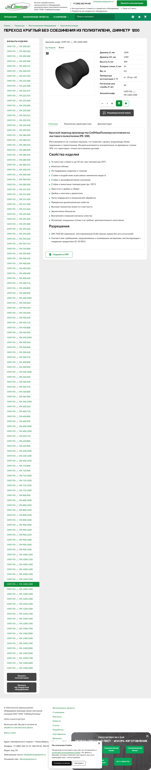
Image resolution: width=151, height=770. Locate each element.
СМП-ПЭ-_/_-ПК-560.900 (18, 397)
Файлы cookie (10, 733)
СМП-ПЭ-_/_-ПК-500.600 (18, 347)
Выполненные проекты (64, 708)
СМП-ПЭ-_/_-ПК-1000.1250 (20, 560)
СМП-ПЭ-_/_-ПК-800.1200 (19, 505)
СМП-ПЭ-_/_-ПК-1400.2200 (20, 653)
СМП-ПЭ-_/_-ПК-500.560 (18, 342)
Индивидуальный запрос (119, 113)
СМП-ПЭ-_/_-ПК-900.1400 (19, 545)
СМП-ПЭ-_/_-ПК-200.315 (18, 66)
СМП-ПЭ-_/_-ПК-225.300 (18, 86)
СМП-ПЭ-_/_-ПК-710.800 (18, 466)
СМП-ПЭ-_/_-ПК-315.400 (18, 194)
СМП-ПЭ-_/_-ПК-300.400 (18, 175)
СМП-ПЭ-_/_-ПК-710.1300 (19, 491)
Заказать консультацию (132, 3)
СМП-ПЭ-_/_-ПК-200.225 (18, 47)
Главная (7, 26)
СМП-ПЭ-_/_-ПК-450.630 (18, 318)
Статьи (56, 725)
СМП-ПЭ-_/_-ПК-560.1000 (19, 402)
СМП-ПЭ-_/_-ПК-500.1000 (19, 372)
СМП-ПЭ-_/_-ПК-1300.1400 (20, 619)
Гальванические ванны (135, 750)
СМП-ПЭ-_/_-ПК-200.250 (18, 51)
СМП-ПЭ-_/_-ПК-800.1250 (19, 510)
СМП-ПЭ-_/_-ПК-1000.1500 (20, 574)
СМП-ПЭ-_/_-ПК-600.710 (18, 411)
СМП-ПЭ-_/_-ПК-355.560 (18, 229)
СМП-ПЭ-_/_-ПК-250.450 (18, 130)
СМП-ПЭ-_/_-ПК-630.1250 (19, 461)
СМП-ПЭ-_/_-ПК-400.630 (18, 278)
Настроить (79, 763)
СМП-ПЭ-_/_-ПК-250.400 (18, 125)
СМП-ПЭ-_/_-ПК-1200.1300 (20, 584)
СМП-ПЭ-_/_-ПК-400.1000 (19, 298)
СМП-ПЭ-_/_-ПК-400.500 (18, 264)
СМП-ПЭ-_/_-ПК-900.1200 (19, 530)
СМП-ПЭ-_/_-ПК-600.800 (18, 417)
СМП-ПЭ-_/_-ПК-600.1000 (19, 426)
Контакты (57, 717)
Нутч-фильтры (122, 761)
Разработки (58, 730)
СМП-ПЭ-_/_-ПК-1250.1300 (20, 599)
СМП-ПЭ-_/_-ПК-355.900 (18, 254)
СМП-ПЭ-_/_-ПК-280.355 (18, 145)
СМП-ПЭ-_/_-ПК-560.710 (18, 387)
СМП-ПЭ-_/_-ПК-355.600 (18, 234)
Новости (57, 721)
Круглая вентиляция (69, 26)
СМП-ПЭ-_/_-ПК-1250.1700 (20, 614)
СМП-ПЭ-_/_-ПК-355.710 (18, 244)
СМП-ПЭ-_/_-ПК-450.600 (18, 313)
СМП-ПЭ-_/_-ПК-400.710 (18, 283)
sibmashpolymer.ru (28, 759)
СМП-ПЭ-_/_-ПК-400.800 (18, 288)
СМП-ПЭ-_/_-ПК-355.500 (18, 224)
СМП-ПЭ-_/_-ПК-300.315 (18, 165)
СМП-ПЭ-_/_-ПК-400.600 (18, 273)
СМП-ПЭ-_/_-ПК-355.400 (18, 214)
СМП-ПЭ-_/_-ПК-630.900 (18, 446)
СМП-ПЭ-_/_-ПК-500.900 (18, 367)
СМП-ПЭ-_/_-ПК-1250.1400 (20, 604)
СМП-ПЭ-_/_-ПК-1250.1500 (20, 609)
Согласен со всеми (62, 763)
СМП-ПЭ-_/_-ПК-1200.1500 (20, 594)
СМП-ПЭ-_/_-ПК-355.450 (18, 219)
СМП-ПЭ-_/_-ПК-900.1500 (19, 550)
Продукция (19, 26)
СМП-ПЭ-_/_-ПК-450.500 (18, 303)
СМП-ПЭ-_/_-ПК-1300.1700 (20, 629)
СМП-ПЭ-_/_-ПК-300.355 (18, 170)
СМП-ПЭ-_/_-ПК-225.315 (18, 91)
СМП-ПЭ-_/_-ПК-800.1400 (19, 520)
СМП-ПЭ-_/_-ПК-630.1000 (19, 451)
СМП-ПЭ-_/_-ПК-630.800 (18, 441)
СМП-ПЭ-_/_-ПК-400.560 (18, 268)
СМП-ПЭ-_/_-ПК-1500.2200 (20, 668)
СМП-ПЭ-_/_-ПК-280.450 (18, 155)
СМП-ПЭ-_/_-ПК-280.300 (18, 135)
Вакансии (57, 738)
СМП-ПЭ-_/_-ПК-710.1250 (19, 486)
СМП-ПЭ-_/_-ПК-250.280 (18, 106)
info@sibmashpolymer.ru (103, 2)
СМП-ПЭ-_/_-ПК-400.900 (18, 293)
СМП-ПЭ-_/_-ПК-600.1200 (19, 431)
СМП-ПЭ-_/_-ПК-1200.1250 (20, 579)
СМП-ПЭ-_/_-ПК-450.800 (18, 328)
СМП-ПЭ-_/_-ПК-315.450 (18, 199)
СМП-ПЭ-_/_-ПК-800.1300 (19, 515)
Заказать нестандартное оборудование (21, 687)
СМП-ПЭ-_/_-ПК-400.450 (18, 259)
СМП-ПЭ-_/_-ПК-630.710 (18, 436)
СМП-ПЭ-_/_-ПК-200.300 (18, 61)
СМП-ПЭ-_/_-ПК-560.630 (18, 382)
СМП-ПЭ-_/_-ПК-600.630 (18, 407)
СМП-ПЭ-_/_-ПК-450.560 (18, 308)
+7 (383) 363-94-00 (82, 4)
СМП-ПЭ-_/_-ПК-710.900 (18, 471)
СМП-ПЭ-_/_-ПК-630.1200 (19, 456)
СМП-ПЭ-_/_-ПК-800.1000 (19, 500)
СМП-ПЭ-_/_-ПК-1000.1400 (20, 569)
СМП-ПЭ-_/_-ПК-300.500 (18, 185)
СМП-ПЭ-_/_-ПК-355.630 (18, 239)
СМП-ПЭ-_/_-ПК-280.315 (18, 140)
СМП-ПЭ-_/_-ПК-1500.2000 (20, 663)
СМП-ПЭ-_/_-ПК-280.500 (18, 160)
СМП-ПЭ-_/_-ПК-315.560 (18, 209)
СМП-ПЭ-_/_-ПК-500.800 (18, 362)
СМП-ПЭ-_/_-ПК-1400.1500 (20, 638)
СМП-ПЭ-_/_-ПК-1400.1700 (20, 643)
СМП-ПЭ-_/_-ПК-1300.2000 (20, 634)
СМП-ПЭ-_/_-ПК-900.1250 (19, 535)
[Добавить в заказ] (119, 103)
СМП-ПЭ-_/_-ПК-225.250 (18, 76)
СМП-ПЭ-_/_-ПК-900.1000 (19, 525)
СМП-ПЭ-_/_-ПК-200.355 (18, 71)
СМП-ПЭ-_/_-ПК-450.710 (18, 323)
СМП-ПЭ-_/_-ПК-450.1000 (19, 338)
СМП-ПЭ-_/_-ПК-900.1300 (19, 540)
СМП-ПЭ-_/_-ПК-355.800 (18, 249)
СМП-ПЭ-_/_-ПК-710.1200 (19, 481)
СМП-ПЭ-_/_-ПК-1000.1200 (20, 555)
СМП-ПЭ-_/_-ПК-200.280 (18, 56)
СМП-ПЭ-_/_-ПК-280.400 (18, 150)
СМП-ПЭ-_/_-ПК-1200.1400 (20, 589)
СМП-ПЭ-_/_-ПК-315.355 (18, 190)
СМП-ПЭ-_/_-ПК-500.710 (18, 357)
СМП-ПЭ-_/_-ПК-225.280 (18, 81)
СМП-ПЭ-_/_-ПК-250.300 (18, 111)
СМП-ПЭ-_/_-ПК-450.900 (18, 333)
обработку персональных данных (18, 728)
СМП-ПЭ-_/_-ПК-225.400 (18, 101)
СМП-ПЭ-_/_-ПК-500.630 (18, 352)
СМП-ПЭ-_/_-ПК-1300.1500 (20, 624)
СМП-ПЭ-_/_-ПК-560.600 (18, 377)
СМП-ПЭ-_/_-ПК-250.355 (18, 120)
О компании (58, 712)
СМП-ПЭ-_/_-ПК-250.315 (18, 116)
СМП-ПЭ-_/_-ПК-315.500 (18, 204)
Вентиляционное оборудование (42, 26)
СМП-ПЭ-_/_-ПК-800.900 (18, 495)
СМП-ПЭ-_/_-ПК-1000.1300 (20, 565)
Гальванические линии (111, 750)
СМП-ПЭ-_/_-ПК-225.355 (18, 96)
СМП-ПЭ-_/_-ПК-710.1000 (19, 476)
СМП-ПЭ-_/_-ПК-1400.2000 (20, 648)
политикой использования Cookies (66, 752)
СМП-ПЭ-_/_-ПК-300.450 (18, 180)
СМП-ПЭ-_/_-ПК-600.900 (18, 421)
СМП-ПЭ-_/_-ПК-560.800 (18, 392)
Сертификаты (59, 734)
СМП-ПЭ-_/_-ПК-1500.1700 (20, 658)
